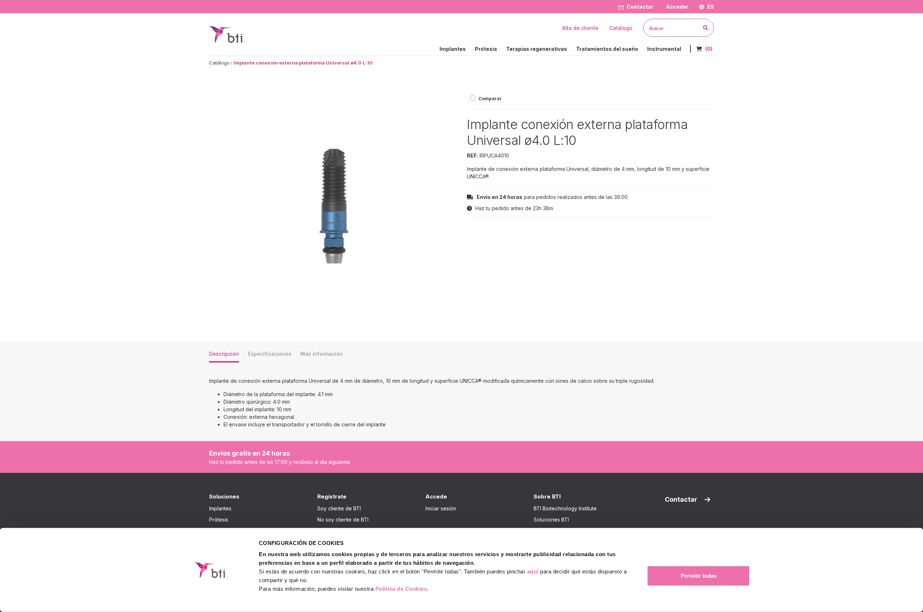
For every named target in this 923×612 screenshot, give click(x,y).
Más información (321, 354)
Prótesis (218, 519)
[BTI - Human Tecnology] (227, 33)
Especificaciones (269, 354)
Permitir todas (698, 576)
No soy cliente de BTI (342, 519)
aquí (533, 571)
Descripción (224, 354)
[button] (676, 6)
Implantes (220, 508)
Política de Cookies (401, 589)
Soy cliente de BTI (339, 508)
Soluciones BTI (551, 519)
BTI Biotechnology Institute (565, 508)
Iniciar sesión (440, 508)
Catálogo (219, 63)
